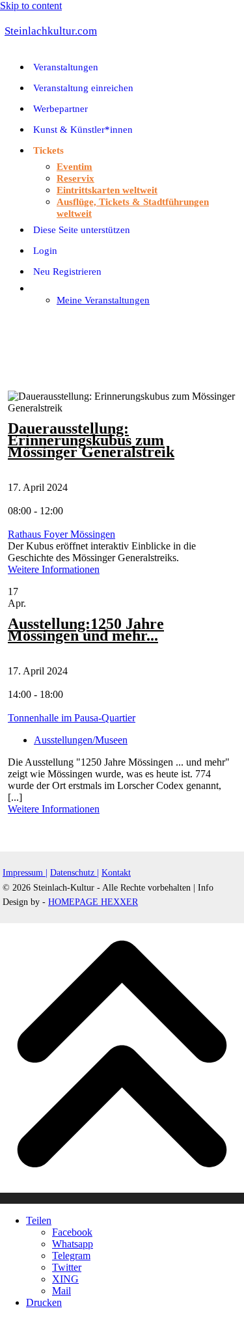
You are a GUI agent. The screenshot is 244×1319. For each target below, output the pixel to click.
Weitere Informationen (54, 569)
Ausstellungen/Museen (81, 739)
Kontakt (116, 873)
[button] (7, 321)
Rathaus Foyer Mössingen (61, 534)
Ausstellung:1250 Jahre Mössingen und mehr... (86, 629)
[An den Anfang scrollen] (122, 1198)
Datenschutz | (74, 873)
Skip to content (31, 5)
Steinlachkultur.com (51, 31)
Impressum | (25, 873)
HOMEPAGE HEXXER (93, 902)
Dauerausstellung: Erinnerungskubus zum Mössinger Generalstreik (91, 440)
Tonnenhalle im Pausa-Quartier (71, 717)
